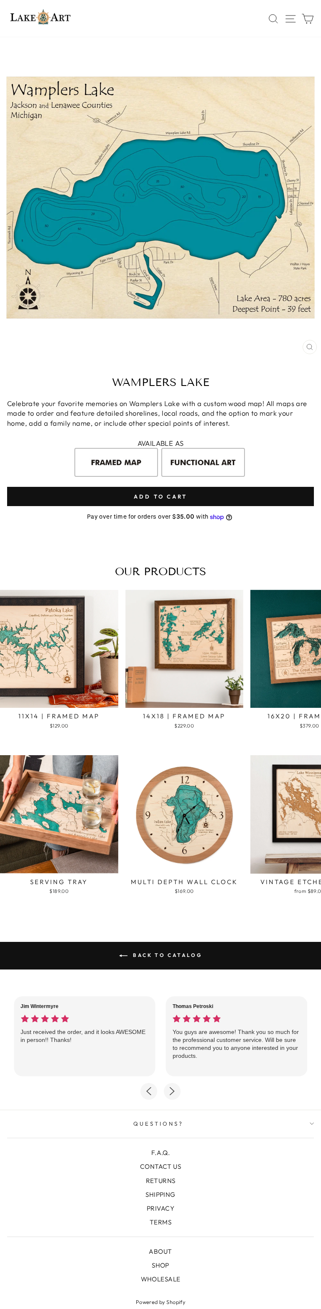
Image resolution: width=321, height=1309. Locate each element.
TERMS (160, 1222)
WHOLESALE (161, 1279)
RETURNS (161, 1181)
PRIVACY (160, 1208)
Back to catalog (166, 955)
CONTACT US (160, 1166)
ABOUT (160, 1251)
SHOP (160, 1265)
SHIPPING (160, 1194)
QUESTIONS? (158, 1123)
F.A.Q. (160, 1153)
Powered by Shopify (160, 1302)
